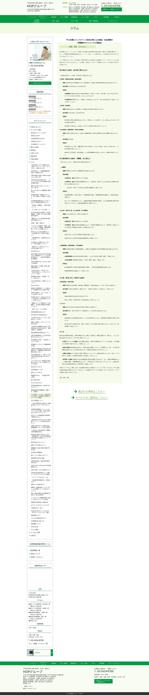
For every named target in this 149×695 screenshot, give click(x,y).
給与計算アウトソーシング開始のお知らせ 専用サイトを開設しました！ (40, 112)
